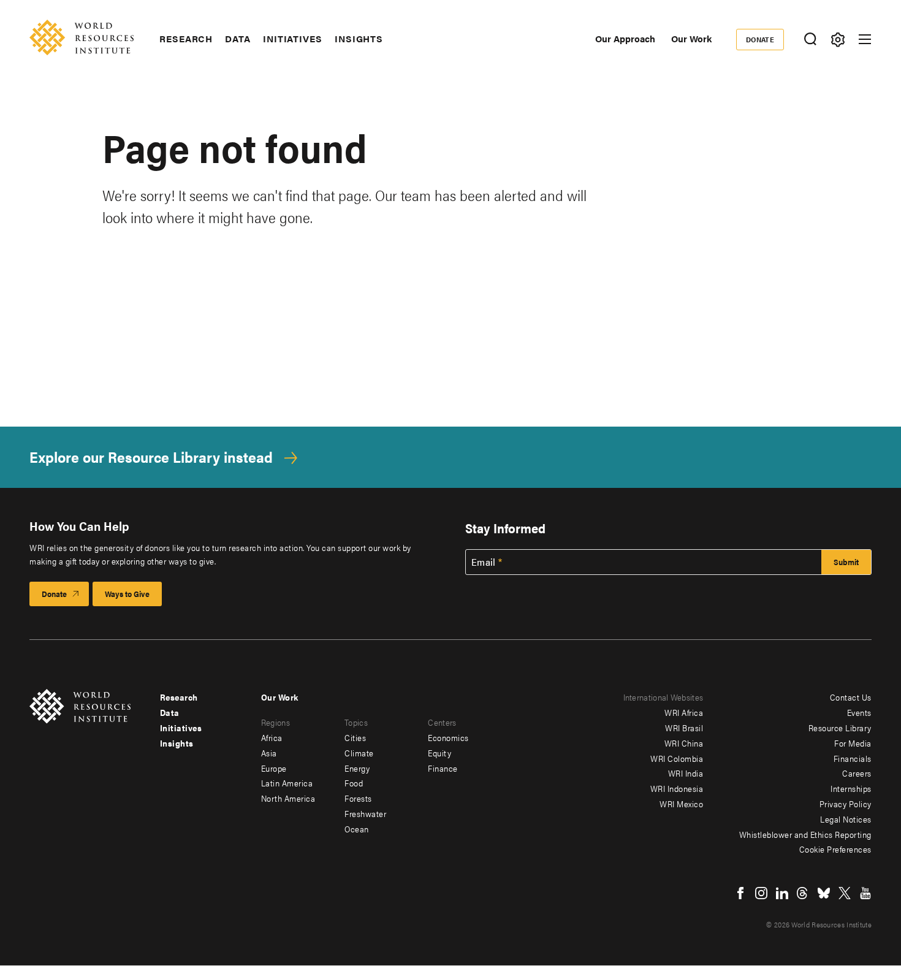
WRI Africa (683, 712)
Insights (359, 38)
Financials (853, 758)
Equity (439, 753)
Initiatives (292, 38)
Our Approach (625, 38)
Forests (358, 798)
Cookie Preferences (835, 849)
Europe (274, 768)
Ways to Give (127, 593)
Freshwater (365, 813)
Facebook (740, 893)
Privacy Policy (845, 803)
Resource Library (840, 727)
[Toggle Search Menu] (810, 39)
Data (238, 38)
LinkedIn (782, 893)
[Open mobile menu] (864, 39)
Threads (803, 893)
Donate (760, 39)
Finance (443, 768)
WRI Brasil (684, 727)
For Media (853, 743)
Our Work (691, 38)
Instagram (761, 893)
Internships (851, 788)
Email (483, 562)
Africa (272, 737)
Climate (359, 753)
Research (186, 38)
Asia (269, 753)
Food (353, 783)
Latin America (287, 783)
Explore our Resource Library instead (151, 457)
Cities (355, 737)
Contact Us (851, 697)
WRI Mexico (681, 803)
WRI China (684, 743)
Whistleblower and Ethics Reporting (805, 834)
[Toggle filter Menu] (837, 39)
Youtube (865, 893)
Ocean (356, 829)
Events (859, 712)
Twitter (844, 893)
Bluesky (824, 893)
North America (288, 798)
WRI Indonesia (677, 788)
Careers (857, 773)
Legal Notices (846, 819)
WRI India (686, 773)
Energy (357, 768)
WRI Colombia (676, 758)
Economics (448, 737)
